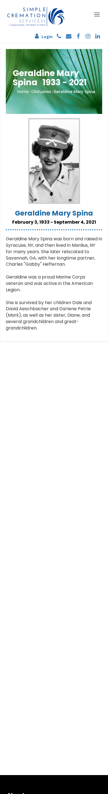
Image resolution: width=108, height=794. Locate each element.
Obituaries (41, 91)
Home (23, 91)
